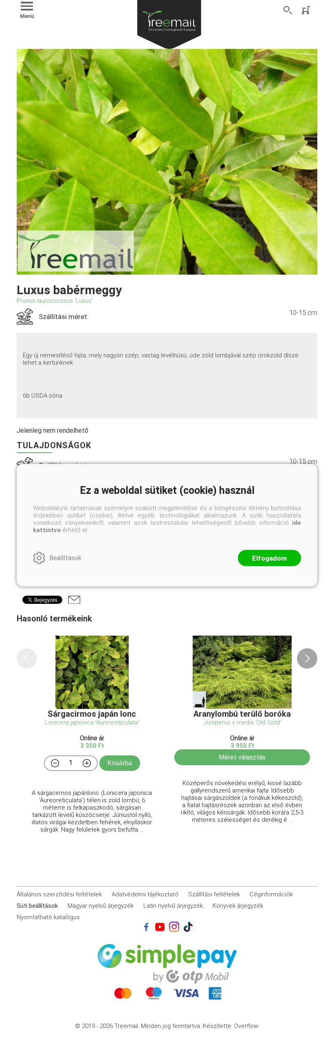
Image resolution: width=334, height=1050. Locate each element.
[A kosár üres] (307, 10)
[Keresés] (288, 10)
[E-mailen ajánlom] (74, 600)
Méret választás (242, 757)
